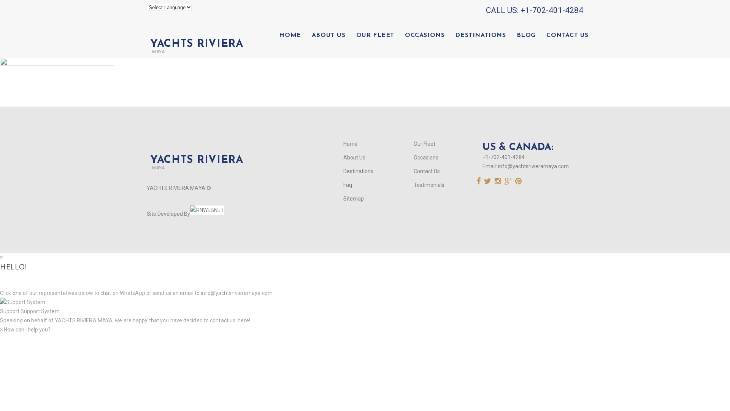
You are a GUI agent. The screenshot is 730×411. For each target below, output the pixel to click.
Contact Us (567, 35)
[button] (365, 307)
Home (290, 35)
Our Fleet (375, 35)
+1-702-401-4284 (552, 10)
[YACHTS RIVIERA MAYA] (195, 31)
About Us (329, 35)
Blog (526, 35)
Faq (347, 185)
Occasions (424, 35)
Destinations (480, 35)
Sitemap (353, 199)
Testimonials (429, 185)
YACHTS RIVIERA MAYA (83, 320)
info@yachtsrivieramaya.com (533, 166)
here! (244, 320)
